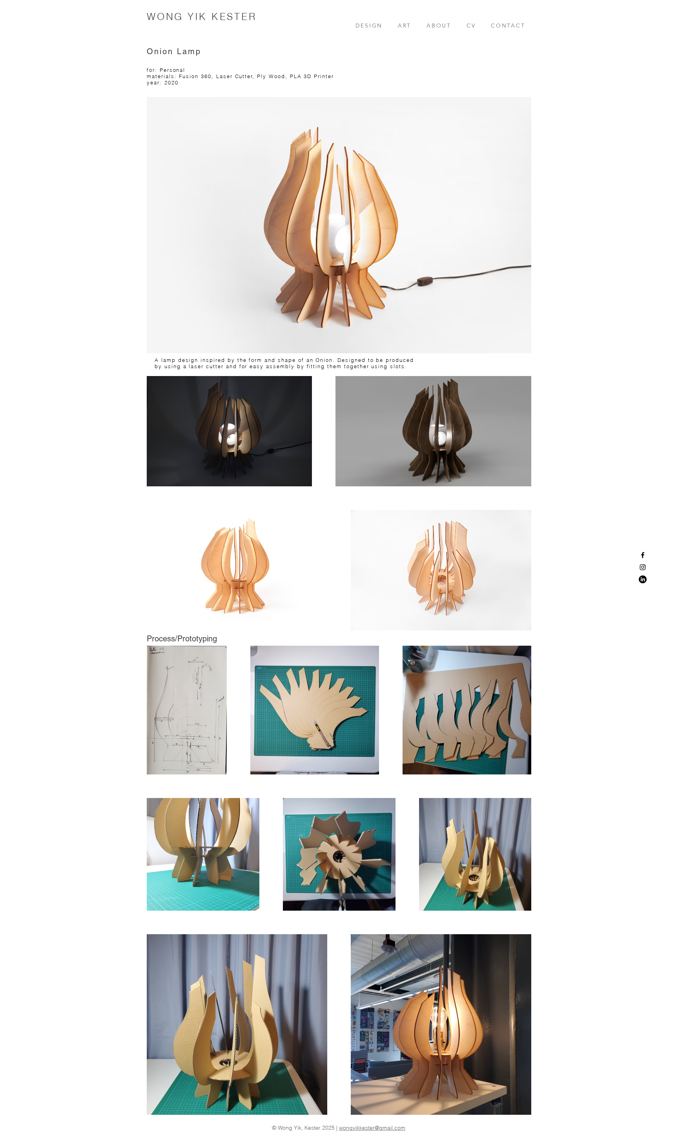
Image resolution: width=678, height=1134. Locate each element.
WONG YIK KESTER (202, 16)
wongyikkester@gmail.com (372, 1127)
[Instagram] (643, 567)
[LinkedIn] (643, 579)
